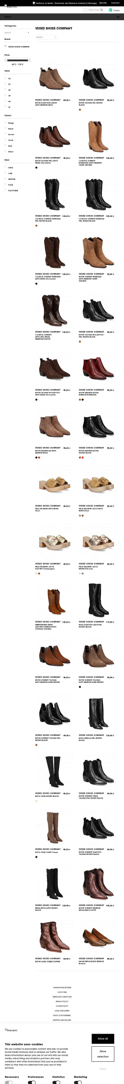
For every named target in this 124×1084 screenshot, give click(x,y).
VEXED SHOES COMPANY (48, 100)
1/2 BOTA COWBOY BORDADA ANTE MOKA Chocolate (48, 278)
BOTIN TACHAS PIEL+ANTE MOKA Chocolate (46, 162)
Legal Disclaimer (62, 1011)
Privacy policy (62, 1002)
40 (9, 102)
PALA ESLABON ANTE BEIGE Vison (47, 510)
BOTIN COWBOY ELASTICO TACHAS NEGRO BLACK (90, 853)
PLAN (10, 185)
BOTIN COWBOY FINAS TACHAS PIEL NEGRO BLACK (91, 797)
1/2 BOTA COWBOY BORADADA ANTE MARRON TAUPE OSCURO (90, 163)
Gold (10, 140)
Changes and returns (62, 988)
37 (9, 84)
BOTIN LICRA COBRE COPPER (47, 962)
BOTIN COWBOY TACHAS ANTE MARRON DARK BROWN (47, 681)
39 (9, 96)
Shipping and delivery (62, 1020)
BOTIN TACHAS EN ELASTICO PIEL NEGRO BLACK (91, 336)
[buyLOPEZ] (11, 9)
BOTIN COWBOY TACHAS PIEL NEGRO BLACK (47, 739)
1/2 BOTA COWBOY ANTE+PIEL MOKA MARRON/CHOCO (43, 337)
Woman (8, 33)
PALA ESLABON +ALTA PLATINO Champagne (45, 568)
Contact (115, 3)
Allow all (103, 1038)
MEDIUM (11, 179)
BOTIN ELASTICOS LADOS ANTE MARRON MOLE (46, 104)
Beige (11, 123)
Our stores (62, 992)
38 (9, 90)
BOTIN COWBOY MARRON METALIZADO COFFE (89, 909)
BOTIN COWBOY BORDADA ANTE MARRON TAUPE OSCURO (90, 279)
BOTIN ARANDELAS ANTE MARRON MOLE (45, 452)
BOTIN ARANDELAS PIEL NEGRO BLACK (89, 452)
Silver (10, 152)
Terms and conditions (62, 997)
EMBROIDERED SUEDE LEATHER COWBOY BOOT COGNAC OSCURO (46, 627)
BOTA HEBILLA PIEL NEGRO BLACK (90, 739)
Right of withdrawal (62, 1015)
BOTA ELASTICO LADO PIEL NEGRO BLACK (90, 626)
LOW (10, 173)
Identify (103, 3)
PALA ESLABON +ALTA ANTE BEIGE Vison (91, 510)
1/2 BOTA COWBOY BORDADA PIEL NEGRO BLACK (48, 220)
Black (10, 129)
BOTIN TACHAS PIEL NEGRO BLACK (91, 104)
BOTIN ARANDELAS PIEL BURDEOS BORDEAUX (89, 394)
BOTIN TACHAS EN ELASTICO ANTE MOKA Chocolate (47, 394)
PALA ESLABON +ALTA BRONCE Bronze (88, 568)
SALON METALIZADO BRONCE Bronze (91, 963)
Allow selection (103, 1054)
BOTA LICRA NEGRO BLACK (47, 796)
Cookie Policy (62, 1006)
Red (10, 146)
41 (9, 107)
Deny (103, 1068)
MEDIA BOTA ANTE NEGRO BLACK (46, 909)
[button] (62, 16)
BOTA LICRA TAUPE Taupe (46, 852)
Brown (11, 135)
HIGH (10, 168)
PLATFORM (13, 191)
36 (9, 79)
